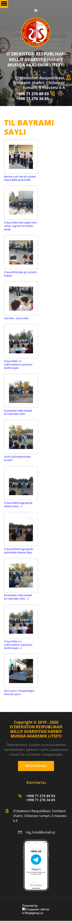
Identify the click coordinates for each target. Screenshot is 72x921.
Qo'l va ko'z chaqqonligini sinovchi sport (19, 692)
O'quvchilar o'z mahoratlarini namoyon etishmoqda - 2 (18, 645)
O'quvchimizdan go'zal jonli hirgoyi (20, 273)
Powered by (30, 905)
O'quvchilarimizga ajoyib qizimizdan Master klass (18, 550)
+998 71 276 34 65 (32, 98)
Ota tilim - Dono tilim (16, 318)
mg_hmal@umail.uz (40, 832)
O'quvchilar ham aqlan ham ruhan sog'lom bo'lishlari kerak (20, 226)
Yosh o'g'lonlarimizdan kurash (17, 458)
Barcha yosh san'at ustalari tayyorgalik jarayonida (20, 178)
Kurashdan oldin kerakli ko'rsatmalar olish (18, 412)
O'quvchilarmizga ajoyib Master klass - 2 (18, 504)
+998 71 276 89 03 (32, 93)
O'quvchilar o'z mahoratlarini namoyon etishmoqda (18, 364)
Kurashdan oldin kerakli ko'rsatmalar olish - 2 (18, 597)
